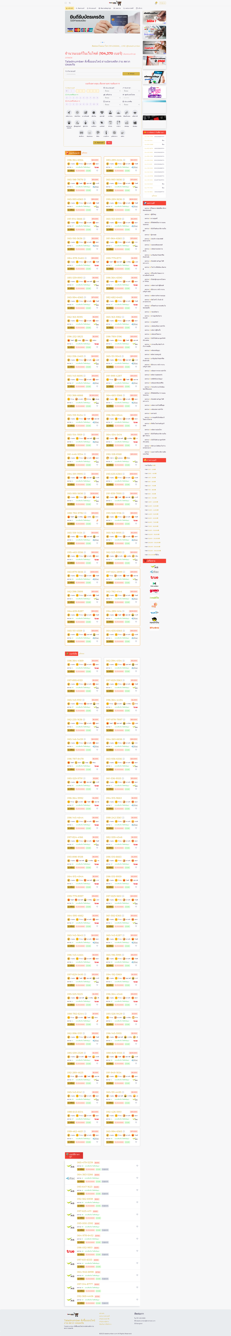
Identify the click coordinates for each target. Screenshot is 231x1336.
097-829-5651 (114, 896)
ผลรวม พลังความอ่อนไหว (153, 429)
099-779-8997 (75, 896)
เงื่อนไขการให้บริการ (105, 1324)
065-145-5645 (75, 935)
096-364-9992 (75, 798)
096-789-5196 (114, 336)
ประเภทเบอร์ (109, 88)
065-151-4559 (75, 630)
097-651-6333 (85, 1259)
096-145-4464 (75, 954)
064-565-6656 (114, 739)
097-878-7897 (114, 719)
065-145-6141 (74, 1092)
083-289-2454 (114, 160)
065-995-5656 (75, 493)
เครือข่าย (108, 95)
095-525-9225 (75, 994)
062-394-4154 (114, 660)
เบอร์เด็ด (73, 653)
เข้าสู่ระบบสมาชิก (104, 1319)
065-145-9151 (74, 700)
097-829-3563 (114, 680)
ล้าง (109, 142)
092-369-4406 (85, 1296)
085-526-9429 (114, 1013)
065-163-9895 (114, 532)
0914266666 (80, 170)
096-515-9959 (113, 876)
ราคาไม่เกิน (150, 465)
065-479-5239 (85, 1162)
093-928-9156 (114, 513)
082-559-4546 (114, 837)
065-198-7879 (75, 179)
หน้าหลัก (101, 1313)
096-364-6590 (114, 277)
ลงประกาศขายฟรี (104, 1316)
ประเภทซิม (128, 101)
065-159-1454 (75, 532)
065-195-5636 (75, 238)
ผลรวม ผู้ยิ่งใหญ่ (150, 214)
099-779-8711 (113, 258)
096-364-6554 (75, 160)
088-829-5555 (114, 1052)
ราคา (150, 469)
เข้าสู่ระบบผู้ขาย (104, 1321)
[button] (102, 42)
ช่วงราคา (128, 88)
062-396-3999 (75, 591)
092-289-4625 (75, 1072)
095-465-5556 (75, 552)
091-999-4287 (114, 375)
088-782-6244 (75, 1013)
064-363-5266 (85, 1174)
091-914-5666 (75, 218)
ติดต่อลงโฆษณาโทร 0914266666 (105, 46)
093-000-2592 (85, 1223)
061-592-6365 (114, 915)
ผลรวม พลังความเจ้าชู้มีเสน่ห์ (154, 285)
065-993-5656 (114, 179)
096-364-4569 (75, 660)
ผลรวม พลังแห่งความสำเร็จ (154, 409)
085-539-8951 (75, 277)
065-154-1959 (75, 434)
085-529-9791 (75, 778)
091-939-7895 (114, 493)
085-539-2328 (75, 1052)
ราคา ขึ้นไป (152, 555)
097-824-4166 (75, 837)
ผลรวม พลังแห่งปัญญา (152, 350)
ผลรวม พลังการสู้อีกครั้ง (153, 330)
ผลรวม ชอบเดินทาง (152, 312)
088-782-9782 (75, 513)
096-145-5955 (114, 1033)
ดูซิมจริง (105, 1169)
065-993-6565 (75, 199)
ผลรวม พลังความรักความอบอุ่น (155, 295)
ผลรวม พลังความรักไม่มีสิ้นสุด (154, 405)
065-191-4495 (114, 1092)
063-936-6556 (114, 758)
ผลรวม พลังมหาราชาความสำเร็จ (155, 371)
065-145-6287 (114, 935)
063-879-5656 (75, 571)
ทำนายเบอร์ (71, 71)
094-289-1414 (114, 611)
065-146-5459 (75, 739)
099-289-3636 (114, 199)
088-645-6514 (75, 1111)
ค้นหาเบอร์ (71, 88)
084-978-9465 (75, 258)
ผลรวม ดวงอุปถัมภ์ (151, 322)
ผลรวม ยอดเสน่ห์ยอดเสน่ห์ (154, 245)
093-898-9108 (75, 856)
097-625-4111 (84, 1211)
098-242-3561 (114, 817)
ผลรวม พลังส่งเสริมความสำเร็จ (155, 326)
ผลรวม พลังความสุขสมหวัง (153, 375)
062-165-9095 (75, 316)
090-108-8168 (114, 454)
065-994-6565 (75, 297)
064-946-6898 (85, 1271)
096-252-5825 (75, 336)
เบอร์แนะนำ (74, 153)
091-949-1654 (113, 1072)
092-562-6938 (85, 1198)
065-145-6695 (75, 375)
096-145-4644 (75, 817)
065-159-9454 (75, 415)
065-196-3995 (114, 954)
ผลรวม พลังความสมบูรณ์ (153, 354)
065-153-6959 (114, 218)
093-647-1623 (85, 1186)
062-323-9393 (114, 552)
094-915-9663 (114, 798)
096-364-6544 (114, 415)
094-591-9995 (75, 473)
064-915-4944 (75, 876)
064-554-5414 (114, 434)
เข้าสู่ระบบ (162, 3)
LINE (89, 170)
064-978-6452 (85, 1235)
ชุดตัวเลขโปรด (130, 95)
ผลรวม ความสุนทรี (151, 218)
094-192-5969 (114, 974)
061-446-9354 (75, 454)
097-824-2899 (114, 571)
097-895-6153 (75, 680)
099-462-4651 (75, 1131)
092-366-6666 (75, 395)
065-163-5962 (114, 316)
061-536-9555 (114, 778)
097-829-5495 (75, 974)
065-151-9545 (114, 356)
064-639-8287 (75, 611)
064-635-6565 (114, 630)
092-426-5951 (114, 1111)
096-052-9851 (85, 1247)
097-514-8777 (85, 1284)
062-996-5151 (75, 1033)
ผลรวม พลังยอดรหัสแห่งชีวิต (154, 383)
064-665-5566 (114, 395)
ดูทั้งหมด (84, 153)
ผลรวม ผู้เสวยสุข (150, 235)
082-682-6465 (114, 297)
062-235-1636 (75, 719)
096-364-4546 (114, 994)
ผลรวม (107, 101)
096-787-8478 (75, 758)
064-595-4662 (75, 915)
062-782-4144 (114, 591)
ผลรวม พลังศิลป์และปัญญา (154, 379)
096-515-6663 (113, 856)
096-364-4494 (114, 700)
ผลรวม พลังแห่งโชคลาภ (153, 334)
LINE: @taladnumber (130, 46)
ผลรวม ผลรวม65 (151, 413)
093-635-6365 (114, 473)
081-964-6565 (114, 238)
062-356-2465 (75, 356)
